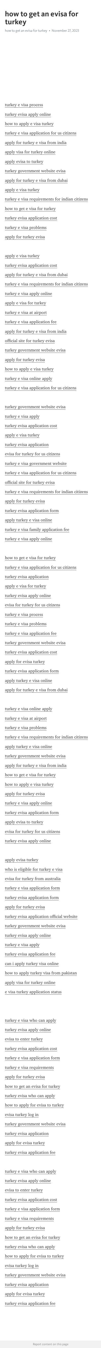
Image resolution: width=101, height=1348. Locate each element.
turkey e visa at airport (26, 312)
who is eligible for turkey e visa (33, 869)
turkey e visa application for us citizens (40, 133)
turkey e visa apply (22, 416)
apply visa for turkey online (30, 151)
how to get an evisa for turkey (32, 1086)
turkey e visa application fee (31, 321)
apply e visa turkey (22, 189)
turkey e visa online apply (28, 378)
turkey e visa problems (26, 227)
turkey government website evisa (35, 170)
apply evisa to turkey (24, 161)
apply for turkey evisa (25, 236)
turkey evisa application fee (30, 954)
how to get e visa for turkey (30, 208)
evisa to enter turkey (24, 1039)
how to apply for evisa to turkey (34, 1105)
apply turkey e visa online (28, 520)
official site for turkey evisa (30, 340)
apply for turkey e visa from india (35, 142)
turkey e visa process (24, 104)
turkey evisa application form (32, 510)
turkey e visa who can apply (30, 1020)
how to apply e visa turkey (29, 123)
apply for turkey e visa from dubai (36, 180)
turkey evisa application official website (41, 916)
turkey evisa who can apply (30, 1095)
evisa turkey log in (22, 1114)
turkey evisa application (27, 444)
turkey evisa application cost (31, 218)
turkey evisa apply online (28, 114)
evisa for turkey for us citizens (32, 453)
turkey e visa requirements (29, 1067)
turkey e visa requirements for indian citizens (46, 199)
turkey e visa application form (32, 888)
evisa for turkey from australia (33, 878)
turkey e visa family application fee (37, 529)
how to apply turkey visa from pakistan (41, 973)
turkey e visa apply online (28, 293)
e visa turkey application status (33, 991)
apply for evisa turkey (25, 661)
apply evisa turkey (21, 859)
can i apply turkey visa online (32, 963)
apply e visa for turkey (25, 302)
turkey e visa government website (36, 463)
